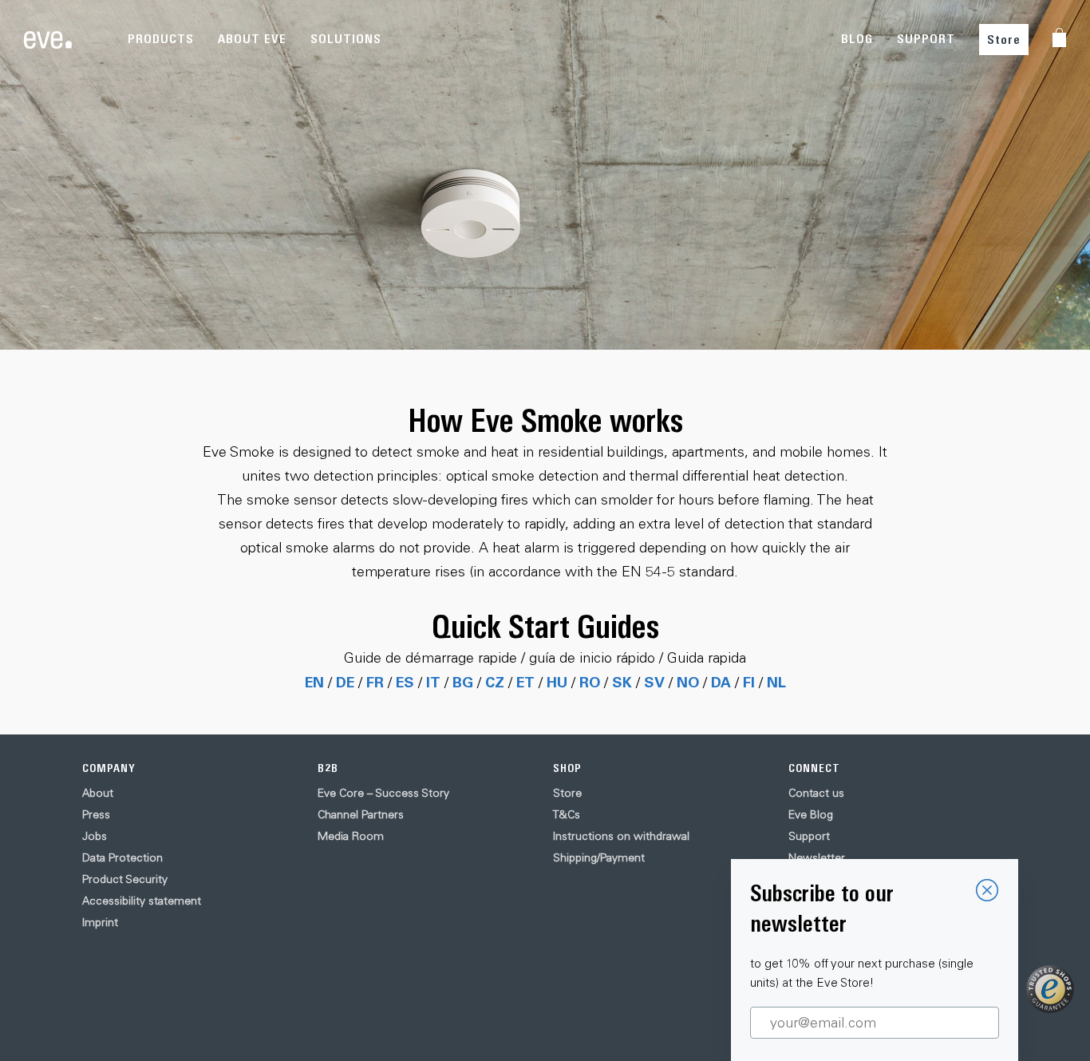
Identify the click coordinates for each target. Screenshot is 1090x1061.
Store (1004, 39)
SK (622, 681)
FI (749, 681)
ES (405, 681)
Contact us (816, 793)
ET (525, 681)
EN (314, 681)
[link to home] (48, 40)
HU (557, 681)
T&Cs (566, 814)
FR (375, 681)
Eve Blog (810, 814)
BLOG (857, 38)
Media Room (351, 836)
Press (96, 814)
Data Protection (122, 857)
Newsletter (816, 857)
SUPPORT (926, 38)
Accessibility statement (141, 900)
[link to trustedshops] (1050, 989)
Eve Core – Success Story (383, 793)
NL (776, 681)
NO (688, 681)
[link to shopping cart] (1059, 37)
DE (345, 681)
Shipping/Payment (599, 857)
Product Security (125, 879)
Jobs (94, 836)
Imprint (100, 922)
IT (433, 681)
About (97, 793)
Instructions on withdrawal (621, 836)
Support (809, 836)
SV (654, 681)
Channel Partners (361, 814)
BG (462, 681)
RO (589, 681)
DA (721, 681)
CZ (494, 681)
